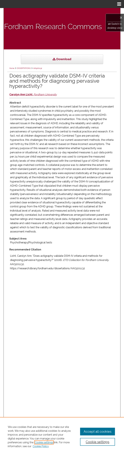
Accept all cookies (97, 431)
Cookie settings (44, 442)
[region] (62, 436)
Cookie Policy (41, 446)
